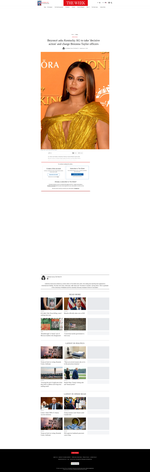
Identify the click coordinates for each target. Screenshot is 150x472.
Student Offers (102, 7)
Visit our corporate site (90, 468)
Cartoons (73, 7)
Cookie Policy (93, 457)
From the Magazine (80, 7)
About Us (55, 457)
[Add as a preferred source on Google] (75, 463)
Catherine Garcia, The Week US (73, 48)
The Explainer (49, 7)
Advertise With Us (62, 459)
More (88, 7)
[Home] (45, 7)
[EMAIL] (48, 278)
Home (72, 34)
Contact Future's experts (64, 457)
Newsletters (67, 7)
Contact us (76, 188)
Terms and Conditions (77, 457)
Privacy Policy (86, 457)
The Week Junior (95, 7)
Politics (76, 34)
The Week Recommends (59, 7)
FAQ (68, 459)
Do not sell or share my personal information (81, 459)
